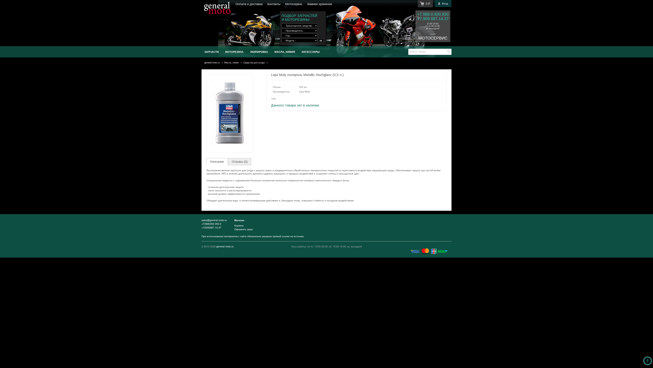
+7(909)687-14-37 (211, 227)
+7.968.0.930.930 (433, 14)
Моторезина (234, 52)
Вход (445, 3)
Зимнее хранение (319, 4)
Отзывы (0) (240, 161)
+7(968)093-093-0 (211, 223)
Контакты (273, 4)
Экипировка (259, 52)
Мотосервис (293, 4)
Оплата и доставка (249, 4)
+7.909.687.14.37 (433, 18)
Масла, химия (284, 52)
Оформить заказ (243, 229)
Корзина (239, 225)
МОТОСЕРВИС (432, 38)
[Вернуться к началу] (647, 361)
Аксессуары (311, 52)
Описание (217, 161)
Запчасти (211, 52)
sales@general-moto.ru (214, 220)
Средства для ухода (254, 62)
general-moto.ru (212, 62)
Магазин (239, 220)
